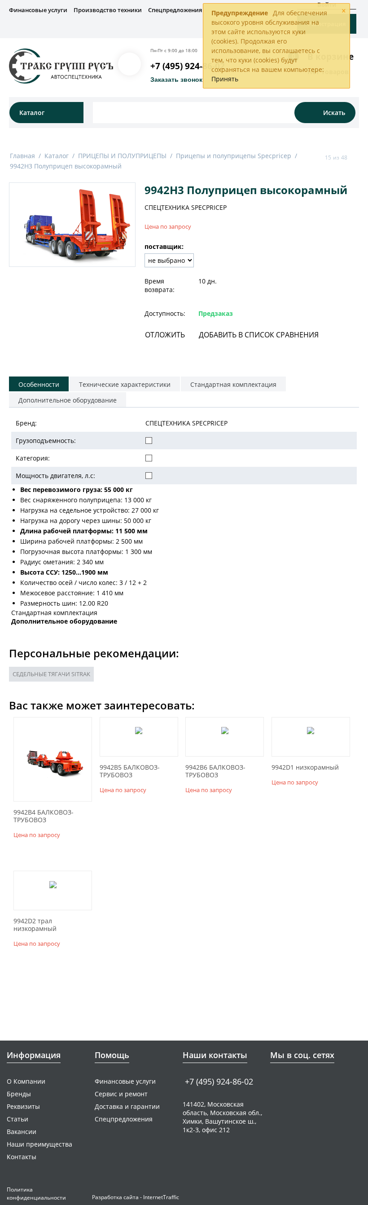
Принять (224, 79)
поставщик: (164, 246)
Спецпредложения (175, 10)
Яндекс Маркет (309, 1081)
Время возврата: (160, 285)
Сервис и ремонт (121, 1094)
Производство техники (108, 10)
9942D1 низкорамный (305, 767)
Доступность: (165, 313)
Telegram (292, 1081)
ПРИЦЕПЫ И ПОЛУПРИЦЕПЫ (122, 155)
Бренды (19, 1094)
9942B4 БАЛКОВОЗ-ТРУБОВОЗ (43, 816)
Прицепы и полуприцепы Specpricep (233, 155)
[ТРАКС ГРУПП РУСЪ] (61, 65)
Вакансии (21, 1131)
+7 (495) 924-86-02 (187, 66)
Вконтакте (275, 1081)
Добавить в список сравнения (259, 335)
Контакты (21, 1156)
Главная (22, 155)
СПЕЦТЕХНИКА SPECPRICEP (186, 207)
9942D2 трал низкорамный (35, 925)
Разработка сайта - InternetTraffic (135, 1197)
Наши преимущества (39, 1144)
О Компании (26, 1081)
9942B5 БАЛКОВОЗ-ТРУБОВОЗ (130, 771)
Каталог (56, 155)
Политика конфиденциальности (36, 1193)
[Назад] (316, 157)
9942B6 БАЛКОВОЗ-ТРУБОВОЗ (215, 771)
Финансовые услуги (38, 10)
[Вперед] (356, 157)
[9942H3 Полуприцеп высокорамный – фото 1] (72, 224)
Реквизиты (23, 1106)
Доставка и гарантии (127, 1106)
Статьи (17, 1119)
